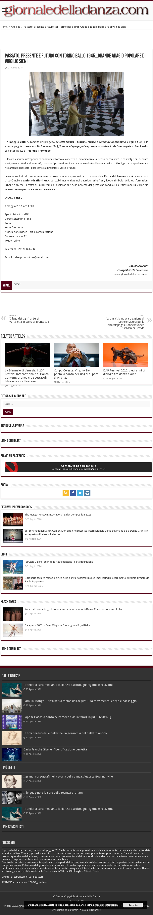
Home (4, 26)
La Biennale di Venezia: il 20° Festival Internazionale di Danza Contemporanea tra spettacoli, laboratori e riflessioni (27, 376)
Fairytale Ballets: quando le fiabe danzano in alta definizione (59, 561)
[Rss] (66, 493)
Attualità (15, 26)
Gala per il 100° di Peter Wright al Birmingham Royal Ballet (58, 625)
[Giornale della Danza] (76, 10)
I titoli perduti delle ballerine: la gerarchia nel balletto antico (65, 733)
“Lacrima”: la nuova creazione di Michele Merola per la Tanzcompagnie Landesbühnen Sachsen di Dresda (125, 322)
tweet (17, 284)
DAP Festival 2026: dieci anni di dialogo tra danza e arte (124, 372)
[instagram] (87, 493)
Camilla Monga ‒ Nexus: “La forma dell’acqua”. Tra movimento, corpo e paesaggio (80, 701)
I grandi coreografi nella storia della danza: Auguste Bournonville (68, 776)
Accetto (132, 905)
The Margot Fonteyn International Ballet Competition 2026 (58, 514)
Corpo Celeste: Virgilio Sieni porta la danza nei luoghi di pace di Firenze (76, 374)
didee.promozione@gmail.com (31, 257)
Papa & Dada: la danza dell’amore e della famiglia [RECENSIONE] (67, 717)
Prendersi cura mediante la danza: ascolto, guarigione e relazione (68, 685)
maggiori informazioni (106, 904)
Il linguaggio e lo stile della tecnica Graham (53, 792)
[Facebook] (73, 493)
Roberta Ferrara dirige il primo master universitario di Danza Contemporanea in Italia (73, 609)
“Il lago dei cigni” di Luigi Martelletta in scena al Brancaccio (29, 318)
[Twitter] (80, 493)
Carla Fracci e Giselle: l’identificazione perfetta (55, 749)
